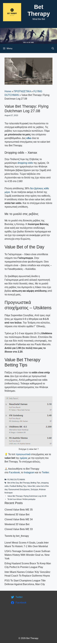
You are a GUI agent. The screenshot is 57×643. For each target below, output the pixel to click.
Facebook (14, 472)
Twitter (45, 472)
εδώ (28, 138)
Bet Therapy (25, 483)
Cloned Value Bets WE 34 (19, 519)
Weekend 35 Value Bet (17, 514)
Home (8, 91)
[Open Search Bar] (53, 48)
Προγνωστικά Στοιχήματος (19, 489)
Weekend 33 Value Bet (17, 524)
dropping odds (25, 163)
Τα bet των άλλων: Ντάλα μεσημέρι (21, 499)
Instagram (29, 472)
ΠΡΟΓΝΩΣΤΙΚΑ (22, 91)
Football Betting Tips (18, 486)
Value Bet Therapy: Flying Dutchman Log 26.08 (26, 496)
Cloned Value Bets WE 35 (19, 509)
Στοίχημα (34, 489)
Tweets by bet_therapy (17, 536)
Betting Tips (35, 483)
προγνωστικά (23, 454)
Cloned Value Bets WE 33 (19, 529)
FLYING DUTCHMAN (16, 480)
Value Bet (31, 486)
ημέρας (24, 458)
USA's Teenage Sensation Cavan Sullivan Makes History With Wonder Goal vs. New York (27, 555)
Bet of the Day (13, 483)
